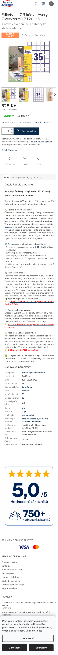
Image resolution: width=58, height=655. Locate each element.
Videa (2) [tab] (38, 177)
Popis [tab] (6, 177)
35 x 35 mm (27, 387)
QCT (37, 247)
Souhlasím (41, 647)
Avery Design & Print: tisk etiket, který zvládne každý (25, 612)
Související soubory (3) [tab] (21, 177)
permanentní (28, 415)
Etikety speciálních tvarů (33, 372)
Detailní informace (9, 150)
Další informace (33, 630)
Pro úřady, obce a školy (12, 569)
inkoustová (36, 421)
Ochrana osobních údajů (12, 584)
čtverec (25, 390)
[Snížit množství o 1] (12, 132)
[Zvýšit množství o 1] (12, 129)
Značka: (33, 35)
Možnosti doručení (43, 122)
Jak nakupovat (8, 573)
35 (23, 397)
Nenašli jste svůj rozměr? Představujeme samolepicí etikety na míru (28, 604)
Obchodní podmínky (10, 581)
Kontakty (5, 565)
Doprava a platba (9, 562)
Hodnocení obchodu (10, 577)
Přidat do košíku (28, 131)
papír (24, 411)
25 (23, 394)
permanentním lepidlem (41, 141)
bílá (23, 408)
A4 (23, 383)
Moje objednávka (9, 588)
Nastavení (27, 638)
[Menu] (51, 4)
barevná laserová (30, 418)
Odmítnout (14, 647)
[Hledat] (36, 4)
